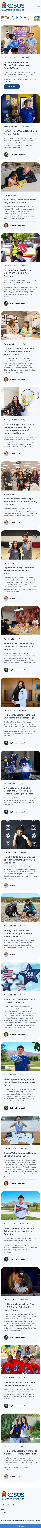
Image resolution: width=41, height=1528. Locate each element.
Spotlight (22, 195)
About (3, 1509)
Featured (21, 639)
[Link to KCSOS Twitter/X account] (13, 1504)
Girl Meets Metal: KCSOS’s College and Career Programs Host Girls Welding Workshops (18, 791)
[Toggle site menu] (38, 6)
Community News (25, 494)
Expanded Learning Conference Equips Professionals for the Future (19, 570)
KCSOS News (25, 126)
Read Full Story (12, 86)
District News (25, 57)
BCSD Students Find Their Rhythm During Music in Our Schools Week (17, 65)
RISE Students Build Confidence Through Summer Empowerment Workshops (19, 860)
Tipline (3, 1513)
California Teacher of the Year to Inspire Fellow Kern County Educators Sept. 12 (19, 351)
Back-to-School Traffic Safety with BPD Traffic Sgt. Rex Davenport (19, 273)
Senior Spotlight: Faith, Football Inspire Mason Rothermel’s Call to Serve (20, 1082)
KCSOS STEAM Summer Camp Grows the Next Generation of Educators (19, 646)
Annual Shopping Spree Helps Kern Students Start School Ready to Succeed (20, 501)
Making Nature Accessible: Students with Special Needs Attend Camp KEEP (18, 933)
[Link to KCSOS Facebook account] (8, 1504)
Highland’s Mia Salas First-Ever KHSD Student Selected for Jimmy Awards (19, 1307)
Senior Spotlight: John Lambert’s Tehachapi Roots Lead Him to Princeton (20, 1231)
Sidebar (21, 1526)
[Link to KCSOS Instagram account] (3, 1504)
